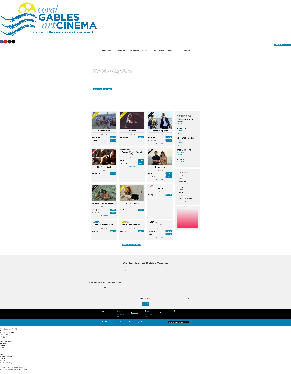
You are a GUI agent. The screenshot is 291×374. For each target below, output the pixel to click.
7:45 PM (168, 234)
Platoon (160, 188)
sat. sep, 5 (180, 152)
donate (104, 287)
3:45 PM (168, 176)
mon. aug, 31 (181, 121)
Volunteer (185, 298)
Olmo (160, 225)
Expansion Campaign (6, 356)
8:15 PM (113, 213)
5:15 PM (168, 137)
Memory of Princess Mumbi (104, 203)
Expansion (187, 50)
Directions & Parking (6, 363)
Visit (178, 50)
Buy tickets (3, 343)
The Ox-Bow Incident (104, 225)
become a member (144, 298)
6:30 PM (168, 173)
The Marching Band (159, 131)
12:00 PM (113, 231)
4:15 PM (141, 160)
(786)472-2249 (4, 334)
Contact (2, 358)
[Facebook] (2, 42)
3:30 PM (168, 231)
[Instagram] (9, 42)
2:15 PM (141, 231)
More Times (159, 143)
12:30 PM (113, 137)
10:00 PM (113, 173)
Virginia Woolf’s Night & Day (132, 153)
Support (161, 50)
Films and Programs (107, 50)
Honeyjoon (160, 167)
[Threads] (13, 42)
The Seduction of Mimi (132, 225)
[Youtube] (6, 42)
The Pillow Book (104, 167)
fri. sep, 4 (180, 130)
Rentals (154, 50)
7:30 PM (168, 140)
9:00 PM (113, 209)
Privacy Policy (22, 369)
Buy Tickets (145, 50)
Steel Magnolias (132, 203)
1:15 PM (141, 209)
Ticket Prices (3, 360)
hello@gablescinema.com (7, 337)
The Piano (132, 131)
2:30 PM (141, 137)
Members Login (134, 50)
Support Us (3, 345)
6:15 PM (141, 163)
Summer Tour (104, 131)
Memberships (121, 50)
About (170, 50)
